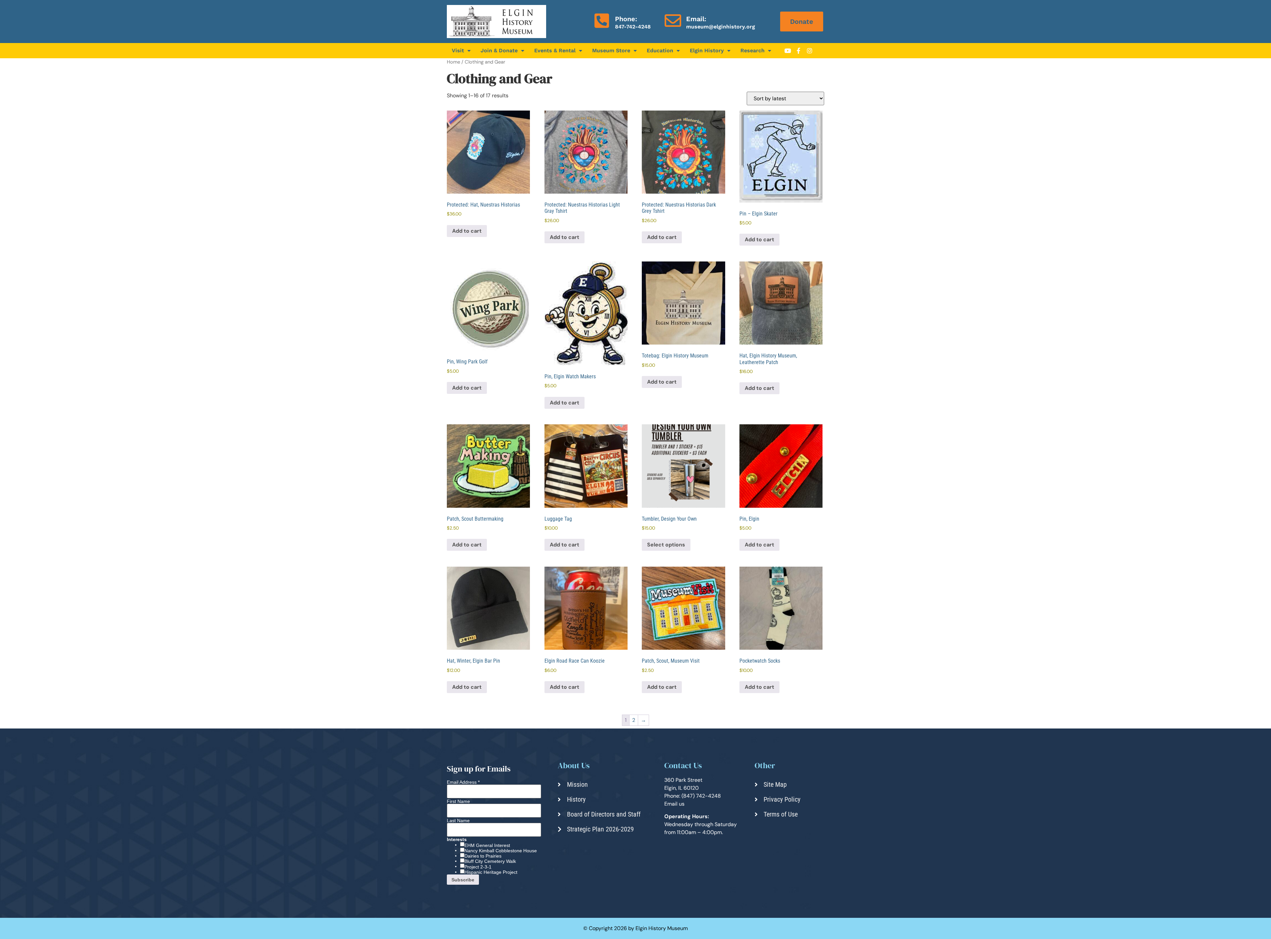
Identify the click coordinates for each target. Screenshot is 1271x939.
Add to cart (467, 230)
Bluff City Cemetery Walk (490, 861)
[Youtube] (788, 51)
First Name (458, 801)
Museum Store (611, 50)
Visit (458, 50)
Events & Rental (555, 50)
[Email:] (673, 20)
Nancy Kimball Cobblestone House (500, 850)
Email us (674, 803)
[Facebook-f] (799, 51)
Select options (666, 544)
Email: (696, 19)
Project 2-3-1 (478, 867)
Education (660, 50)
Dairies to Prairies (482, 856)
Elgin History (707, 50)
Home (453, 62)
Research (752, 50)
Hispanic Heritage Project (490, 872)
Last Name (458, 820)
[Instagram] (810, 51)
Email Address (463, 782)
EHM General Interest (487, 845)
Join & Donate (499, 50)
